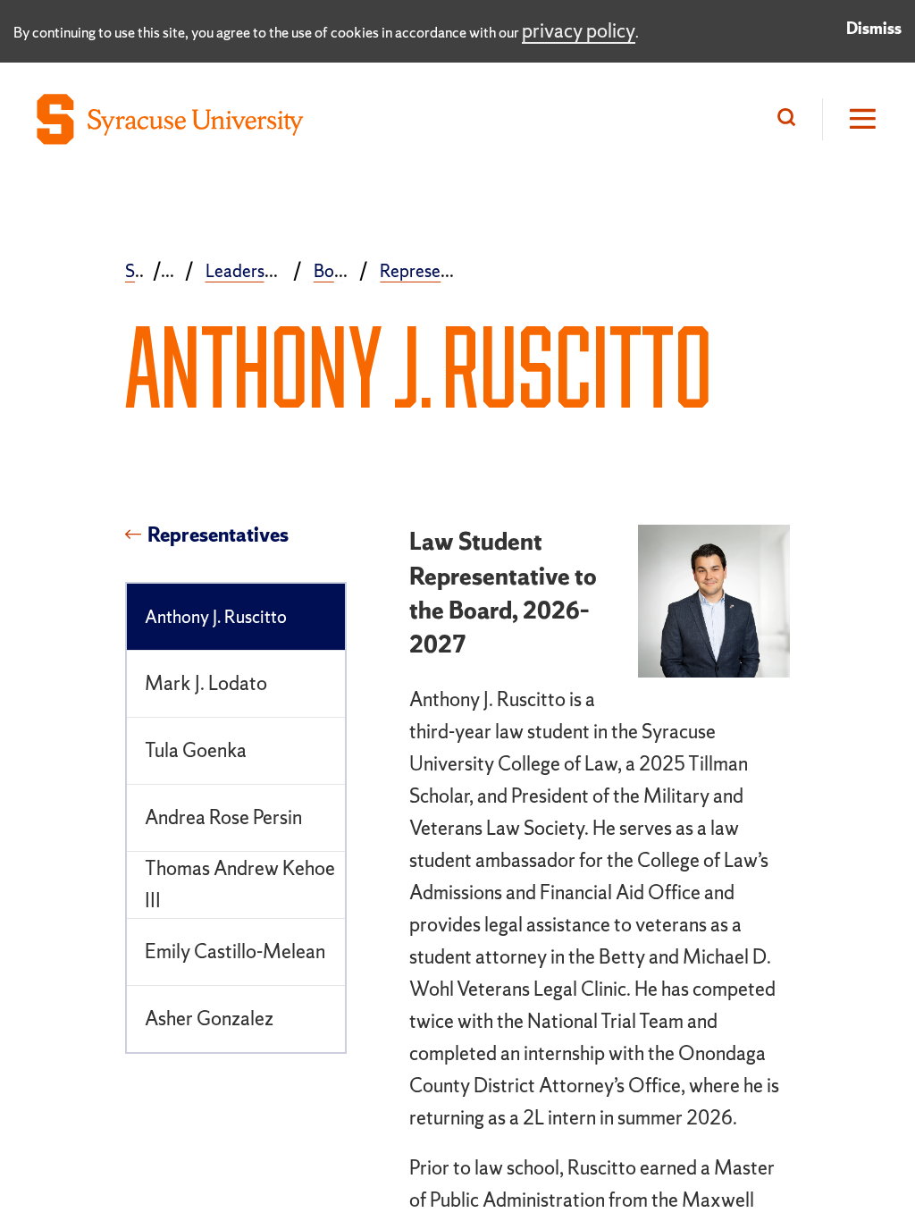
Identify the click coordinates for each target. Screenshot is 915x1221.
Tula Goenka (196, 750)
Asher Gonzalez (209, 1019)
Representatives (218, 535)
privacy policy (578, 31)
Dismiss (874, 28)
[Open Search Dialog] (791, 119)
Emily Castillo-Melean (235, 951)
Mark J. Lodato (206, 683)
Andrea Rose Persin (223, 817)
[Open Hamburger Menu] (850, 119)
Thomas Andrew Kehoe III (240, 884)
